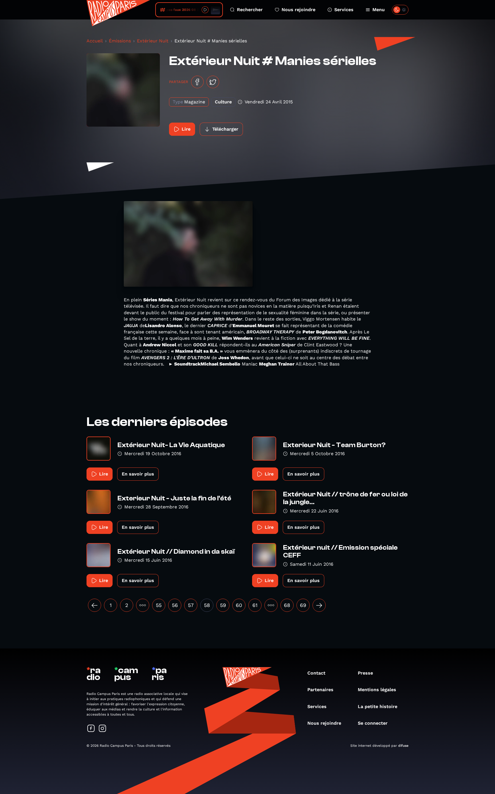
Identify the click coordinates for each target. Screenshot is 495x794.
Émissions (120, 41)
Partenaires (320, 689)
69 (303, 605)
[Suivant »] (319, 605)
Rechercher (250, 9)
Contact (316, 673)
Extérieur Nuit (152, 41)
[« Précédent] (94, 605)
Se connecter (373, 723)
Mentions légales (377, 689)
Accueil (95, 41)
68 (287, 605)
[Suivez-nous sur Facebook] (91, 729)
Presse (365, 673)
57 (191, 605)
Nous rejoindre (298, 9)
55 (159, 605)
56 (175, 605)
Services (343, 9)
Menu (378, 9)
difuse (403, 746)
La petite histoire (377, 706)
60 (239, 605)
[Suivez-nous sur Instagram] (102, 729)
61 (255, 605)
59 (223, 605)
